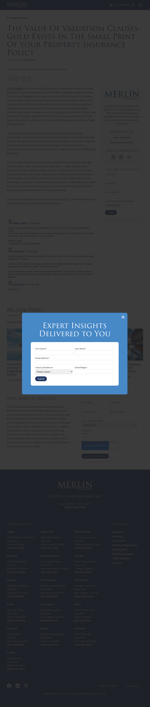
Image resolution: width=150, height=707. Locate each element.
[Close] (123, 317)
